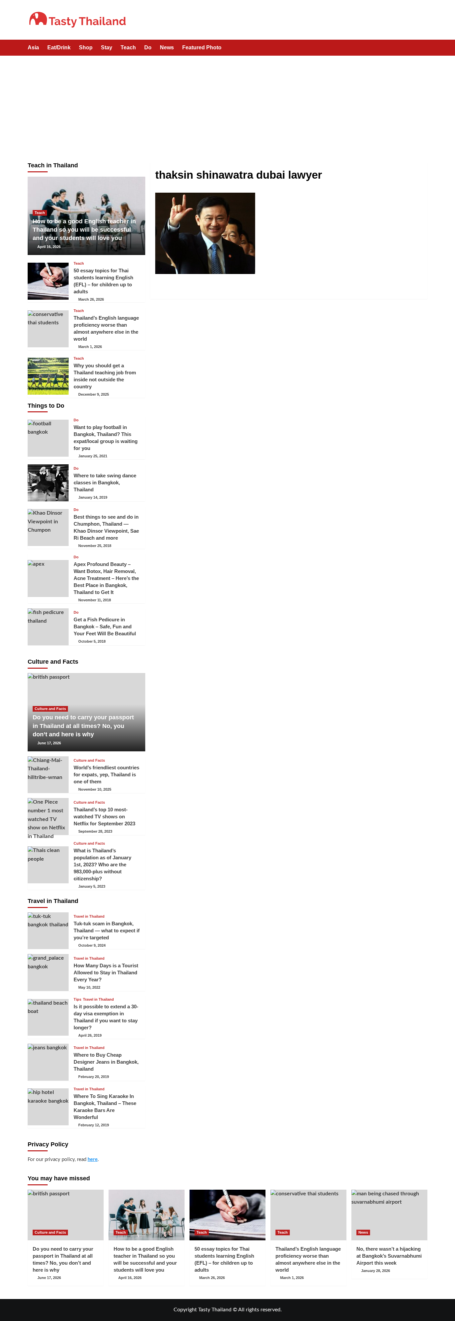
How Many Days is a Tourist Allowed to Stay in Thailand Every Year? (106, 972)
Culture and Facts (50, 709)
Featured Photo (202, 47)
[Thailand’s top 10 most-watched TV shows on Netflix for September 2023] (48, 816)
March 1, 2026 (90, 347)
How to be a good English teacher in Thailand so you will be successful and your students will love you (84, 229)
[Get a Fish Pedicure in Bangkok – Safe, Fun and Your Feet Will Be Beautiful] (48, 626)
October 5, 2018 (92, 641)
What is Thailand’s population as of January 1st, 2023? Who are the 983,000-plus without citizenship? (102, 864)
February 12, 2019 (93, 1125)
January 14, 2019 (92, 497)
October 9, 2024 (92, 945)
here (93, 1159)
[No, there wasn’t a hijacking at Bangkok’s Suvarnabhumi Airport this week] (389, 1215)
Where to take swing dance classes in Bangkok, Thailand (105, 482)
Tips (77, 999)
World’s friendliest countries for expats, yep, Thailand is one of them (106, 774)
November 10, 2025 (94, 789)
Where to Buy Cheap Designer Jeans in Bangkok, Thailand (106, 1062)
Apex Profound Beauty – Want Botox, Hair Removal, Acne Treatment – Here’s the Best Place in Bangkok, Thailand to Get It (106, 578)
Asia (33, 47)
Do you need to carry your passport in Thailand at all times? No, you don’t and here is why (83, 725)
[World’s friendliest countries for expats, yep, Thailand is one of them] (48, 774)
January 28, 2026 (375, 1271)
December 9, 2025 (93, 394)
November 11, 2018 (94, 600)
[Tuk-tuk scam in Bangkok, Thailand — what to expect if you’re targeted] (48, 930)
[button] (423, 48)
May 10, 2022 (89, 987)
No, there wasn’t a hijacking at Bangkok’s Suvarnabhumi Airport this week (389, 1256)
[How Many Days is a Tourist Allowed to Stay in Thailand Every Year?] (48, 972)
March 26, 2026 (91, 299)
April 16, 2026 (49, 247)
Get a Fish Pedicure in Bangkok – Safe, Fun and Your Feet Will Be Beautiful (105, 626)
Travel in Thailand (89, 916)
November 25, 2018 (94, 546)
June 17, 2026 (49, 743)
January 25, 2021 (92, 456)
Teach (128, 47)
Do (148, 47)
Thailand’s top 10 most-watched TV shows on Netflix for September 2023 (104, 816)
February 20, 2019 (93, 1077)
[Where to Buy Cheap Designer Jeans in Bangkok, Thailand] (48, 1062)
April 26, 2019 (90, 1035)
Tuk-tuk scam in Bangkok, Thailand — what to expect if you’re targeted (107, 930)
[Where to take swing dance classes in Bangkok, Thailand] (48, 482)
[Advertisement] (227, 105)
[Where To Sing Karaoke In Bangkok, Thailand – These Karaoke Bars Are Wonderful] (48, 1106)
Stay (106, 47)
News (167, 47)
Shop (86, 47)
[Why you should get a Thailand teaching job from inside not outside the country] (48, 376)
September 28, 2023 (95, 831)
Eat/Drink (59, 47)
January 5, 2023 (91, 886)
